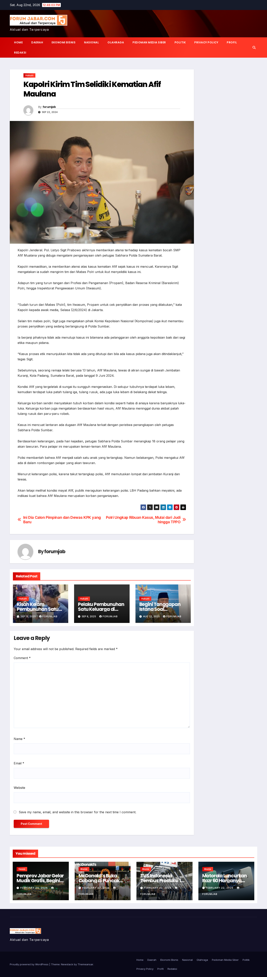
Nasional (91, 42)
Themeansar (85, 964)
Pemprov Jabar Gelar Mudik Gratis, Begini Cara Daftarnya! (40, 880)
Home (18, 42)
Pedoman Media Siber (149, 42)
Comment (22, 658)
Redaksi (20, 53)
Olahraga (116, 42)
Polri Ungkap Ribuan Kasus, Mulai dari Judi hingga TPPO (143, 519)
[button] (254, 47)
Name (19, 739)
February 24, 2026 (34, 887)
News (22, 869)
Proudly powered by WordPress (29, 964)
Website (19, 788)
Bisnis (84, 869)
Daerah (37, 42)
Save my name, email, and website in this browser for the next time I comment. (77, 812)
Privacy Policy (206, 42)
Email (19, 763)
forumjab (49, 107)
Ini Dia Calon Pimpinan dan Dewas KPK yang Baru (62, 519)
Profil (232, 42)
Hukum (29, 75)
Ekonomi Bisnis (63, 42)
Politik (180, 42)
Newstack (67, 964)
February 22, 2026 (96, 887)
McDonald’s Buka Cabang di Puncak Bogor (99, 880)
